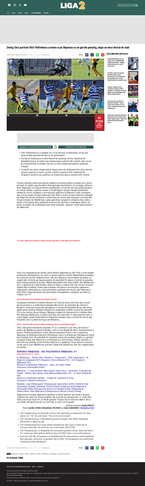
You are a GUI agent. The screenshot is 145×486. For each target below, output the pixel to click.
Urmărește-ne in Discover (75, 147)
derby (27, 454)
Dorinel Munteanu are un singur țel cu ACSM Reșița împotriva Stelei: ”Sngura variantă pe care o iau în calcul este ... (116, 62)
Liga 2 (13, 13)
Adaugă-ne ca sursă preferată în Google (35, 147)
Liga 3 (20, 13)
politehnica (45, 454)
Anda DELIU (11, 55)
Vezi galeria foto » (99, 122)
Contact (40, 466)
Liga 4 (26, 13)
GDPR (33, 466)
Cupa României (36, 13)
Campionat (45, 55)
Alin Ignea (14, 454)
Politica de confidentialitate (18, 466)
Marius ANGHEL (21, 55)
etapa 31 (32, 454)
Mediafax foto (87, 408)
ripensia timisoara (64, 454)
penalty (38, 454)
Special (46, 13)
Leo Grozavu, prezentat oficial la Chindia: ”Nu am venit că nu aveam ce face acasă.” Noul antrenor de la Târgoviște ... (116, 104)
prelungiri (53, 454)
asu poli (21, 454)
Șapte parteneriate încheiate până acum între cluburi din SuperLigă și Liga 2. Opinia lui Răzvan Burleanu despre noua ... (117, 118)
